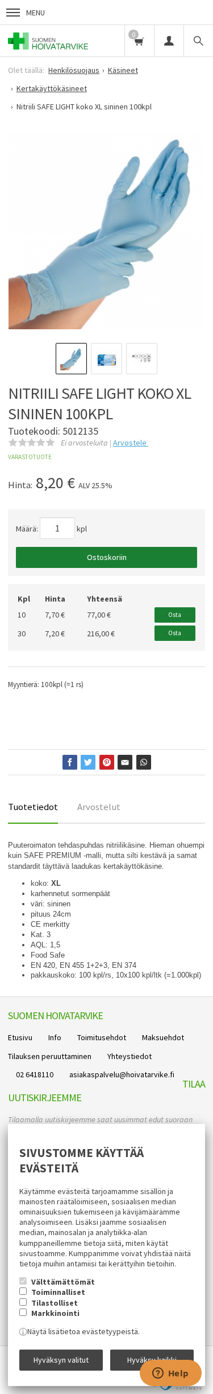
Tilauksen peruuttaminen (49, 1056)
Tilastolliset (54, 1303)
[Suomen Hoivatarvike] (48, 40)
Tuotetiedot (33, 806)
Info (54, 1037)
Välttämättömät (63, 1282)
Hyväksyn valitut (61, 1360)
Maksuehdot (163, 1037)
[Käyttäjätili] (168, 40)
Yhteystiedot (129, 1056)
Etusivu (20, 1037)
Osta (174, 615)
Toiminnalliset (58, 1292)
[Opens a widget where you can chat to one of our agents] (170, 1374)
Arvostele (130, 443)
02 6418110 (34, 1074)
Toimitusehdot (101, 1037)
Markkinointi (55, 1313)
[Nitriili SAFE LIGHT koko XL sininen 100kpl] (107, 230)
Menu (35, 12)
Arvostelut (98, 806)
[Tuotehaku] (198, 40)
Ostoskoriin (107, 557)
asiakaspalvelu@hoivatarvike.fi (121, 1074)
